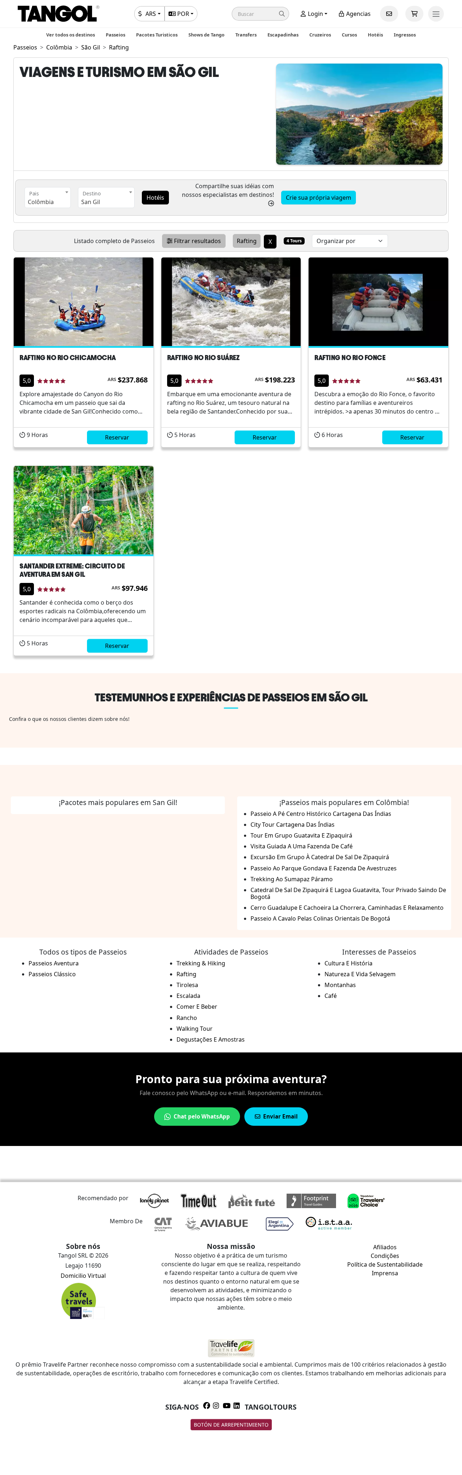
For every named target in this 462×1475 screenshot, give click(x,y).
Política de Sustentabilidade (385, 1264)
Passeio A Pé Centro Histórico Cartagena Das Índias (320, 814)
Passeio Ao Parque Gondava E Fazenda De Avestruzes (323, 868)
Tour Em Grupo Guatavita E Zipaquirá (301, 835)
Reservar (117, 437)
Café (330, 996)
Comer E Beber (196, 1007)
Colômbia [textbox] (41, 202)
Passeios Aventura (54, 963)
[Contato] (389, 14)
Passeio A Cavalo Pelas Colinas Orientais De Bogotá (320, 918)
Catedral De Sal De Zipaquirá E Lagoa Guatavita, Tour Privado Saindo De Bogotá (348, 893)
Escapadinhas (282, 34)
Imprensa (385, 1273)
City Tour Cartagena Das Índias (292, 825)
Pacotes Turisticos (157, 34)
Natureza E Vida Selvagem (360, 974)
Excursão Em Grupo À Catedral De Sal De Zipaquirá (319, 857)
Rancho (186, 1018)
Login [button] (314, 14)
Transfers (246, 34)
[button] (260, 14)
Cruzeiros (320, 34)
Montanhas (340, 985)
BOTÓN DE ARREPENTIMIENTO (231, 1424)
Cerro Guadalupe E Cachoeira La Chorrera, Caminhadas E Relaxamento (347, 908)
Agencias (358, 14)
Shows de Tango (206, 34)
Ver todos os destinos (70, 34)
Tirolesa (187, 985)
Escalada (188, 996)
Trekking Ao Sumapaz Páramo (291, 879)
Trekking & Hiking (200, 963)
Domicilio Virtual (83, 1276)
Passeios (115, 34)
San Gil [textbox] (90, 202)
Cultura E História (348, 963)
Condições (385, 1256)
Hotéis (375, 34)
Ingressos (405, 34)
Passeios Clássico (52, 974)
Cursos (349, 34)
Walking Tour (194, 1029)
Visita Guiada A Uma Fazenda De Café (301, 846)
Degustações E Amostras (210, 1039)
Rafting (186, 974)
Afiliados (385, 1247)
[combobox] (48, 197)
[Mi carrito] (414, 14)
